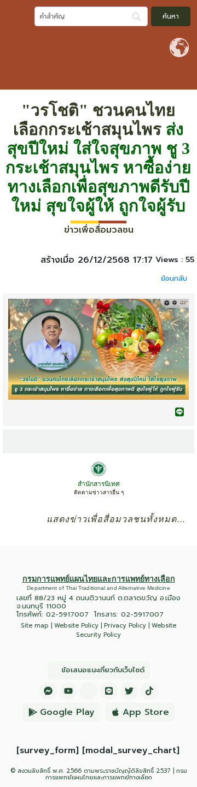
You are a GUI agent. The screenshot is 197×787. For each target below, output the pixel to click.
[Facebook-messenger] (48, 691)
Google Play (67, 712)
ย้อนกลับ (174, 278)
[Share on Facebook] (136, 412)
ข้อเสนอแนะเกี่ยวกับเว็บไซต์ (102, 670)
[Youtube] (68, 691)
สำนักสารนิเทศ (99, 484)
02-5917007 (67, 614)
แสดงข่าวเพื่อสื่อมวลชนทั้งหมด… (116, 519)
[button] (186, 77)
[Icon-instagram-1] (88, 691)
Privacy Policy (125, 625)
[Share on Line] (179, 412)
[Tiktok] (149, 691)
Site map (35, 625)
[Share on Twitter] (157, 412)
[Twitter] (129, 691)
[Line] (109, 691)
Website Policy (76, 625)
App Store (146, 712)
